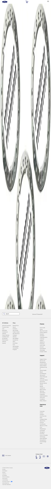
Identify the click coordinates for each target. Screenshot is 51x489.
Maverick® (39, 314)
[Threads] (36, 458)
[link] (3, 469)
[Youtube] (44, 456)
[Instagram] (47, 456)
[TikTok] (40, 458)
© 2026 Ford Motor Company (7, 467)
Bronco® (34, 314)
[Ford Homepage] (47, 468)
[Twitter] (40, 456)
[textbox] (10, 313)
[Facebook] (36, 456)
